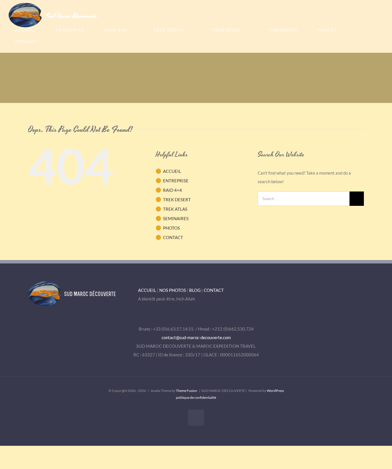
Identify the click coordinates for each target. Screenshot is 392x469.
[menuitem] (29, 30)
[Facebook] (196, 418)
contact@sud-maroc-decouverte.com (196, 337)
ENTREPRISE (176, 180)
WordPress (275, 390)
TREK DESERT (177, 199)
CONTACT (173, 237)
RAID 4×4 (172, 190)
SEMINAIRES (176, 218)
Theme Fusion (186, 390)
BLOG (195, 290)
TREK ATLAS (175, 209)
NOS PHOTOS (172, 290)
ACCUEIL (172, 171)
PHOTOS (171, 227)
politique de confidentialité (196, 397)
